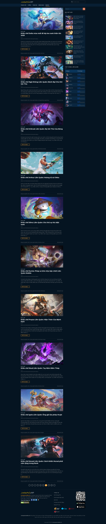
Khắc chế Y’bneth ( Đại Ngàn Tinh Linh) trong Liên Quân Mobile (78, 27)
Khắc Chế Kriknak (39, 148)
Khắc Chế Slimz (39, 242)
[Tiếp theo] (54, 485)
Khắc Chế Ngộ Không (40, 100)
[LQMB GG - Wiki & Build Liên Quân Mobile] (29, 2)
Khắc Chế (23, 31)
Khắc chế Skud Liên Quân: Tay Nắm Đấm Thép (40, 368)
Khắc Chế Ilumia (42, 290)
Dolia (37, 53)
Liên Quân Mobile (34, 38)
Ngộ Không (47, 100)
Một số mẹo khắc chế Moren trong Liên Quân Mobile (79, 52)
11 (48, 485)
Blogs (47, 5)
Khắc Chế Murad (39, 481)
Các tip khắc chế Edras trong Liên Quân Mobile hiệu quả (79, 62)
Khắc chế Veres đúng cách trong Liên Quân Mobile (78, 22)
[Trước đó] (30, 485)
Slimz (43, 242)
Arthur (37, 193)
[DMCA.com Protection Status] (25, 502)
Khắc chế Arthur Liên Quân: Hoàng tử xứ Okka (40, 177)
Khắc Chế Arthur (42, 193)
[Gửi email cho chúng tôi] (38, 500)
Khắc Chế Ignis (41, 432)
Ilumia (37, 290)
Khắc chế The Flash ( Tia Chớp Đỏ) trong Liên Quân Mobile (78, 42)
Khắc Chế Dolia (41, 53)
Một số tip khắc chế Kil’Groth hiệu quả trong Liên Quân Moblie (79, 47)
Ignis (37, 432)
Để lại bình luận (60, 53)
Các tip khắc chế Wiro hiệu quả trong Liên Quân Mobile (78, 32)
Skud (43, 386)
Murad (44, 481)
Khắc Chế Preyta (39, 339)
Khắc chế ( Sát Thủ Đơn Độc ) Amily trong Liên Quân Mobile (78, 17)
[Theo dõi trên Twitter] (36, 500)
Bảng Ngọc (41, 5)
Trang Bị (35, 5)
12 (51, 485)
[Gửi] (84, 9)
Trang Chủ (23, 5)
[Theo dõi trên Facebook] (32, 500)
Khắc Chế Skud (39, 386)
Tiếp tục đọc (25, 144)
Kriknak (44, 148)
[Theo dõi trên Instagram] (34, 500)
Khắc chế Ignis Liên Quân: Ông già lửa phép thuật (41, 415)
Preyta (44, 339)
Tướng (29, 5)
